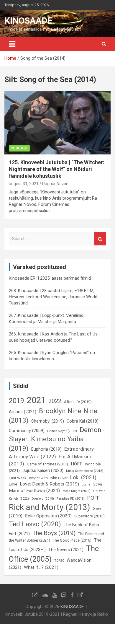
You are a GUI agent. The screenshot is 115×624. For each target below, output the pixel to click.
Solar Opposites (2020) (48, 516)
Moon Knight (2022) (77, 491)
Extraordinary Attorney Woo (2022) (51, 453)
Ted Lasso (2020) (35, 524)
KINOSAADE (28, 20)
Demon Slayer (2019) (62, 431)
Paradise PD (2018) (71, 499)
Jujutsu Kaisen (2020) (42, 470)
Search (100, 238)
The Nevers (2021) (65, 549)
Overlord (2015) (43, 499)
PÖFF (93, 498)
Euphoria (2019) (46, 449)
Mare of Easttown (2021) (34, 490)
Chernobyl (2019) (47, 421)
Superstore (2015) (89, 516)
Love (13, 484)
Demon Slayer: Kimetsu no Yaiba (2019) (55, 439)
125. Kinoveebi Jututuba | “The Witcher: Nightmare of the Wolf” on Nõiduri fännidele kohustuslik (56, 169)
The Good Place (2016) (72, 540)
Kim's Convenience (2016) (84, 471)
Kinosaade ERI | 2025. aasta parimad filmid (50, 278)
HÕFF (76, 464)
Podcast (19, 148)
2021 (36, 400)
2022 (54, 401)
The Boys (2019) (53, 533)
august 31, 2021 (24, 183)
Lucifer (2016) (92, 484)
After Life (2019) (78, 402)
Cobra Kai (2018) (82, 421)
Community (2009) (27, 430)
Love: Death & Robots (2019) (49, 484)
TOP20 (59, 561)
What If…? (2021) (41, 567)
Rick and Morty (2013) (49, 507)
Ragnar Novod (55, 183)
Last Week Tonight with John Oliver (38, 478)
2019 (16, 401)
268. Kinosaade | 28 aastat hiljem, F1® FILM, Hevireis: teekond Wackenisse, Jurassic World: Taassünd (53, 297)
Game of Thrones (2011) (47, 464)
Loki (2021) (83, 477)
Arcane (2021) (22, 411)
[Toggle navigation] (12, 44)
